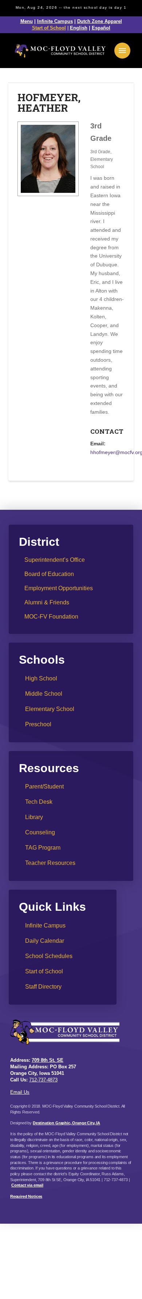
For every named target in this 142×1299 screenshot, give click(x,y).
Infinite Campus (55, 21)
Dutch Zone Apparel (99, 21)
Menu (26, 21)
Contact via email (27, 1185)
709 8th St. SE (47, 1060)
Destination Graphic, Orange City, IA (66, 1123)
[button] (122, 51)
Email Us (19, 1092)
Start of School (49, 28)
